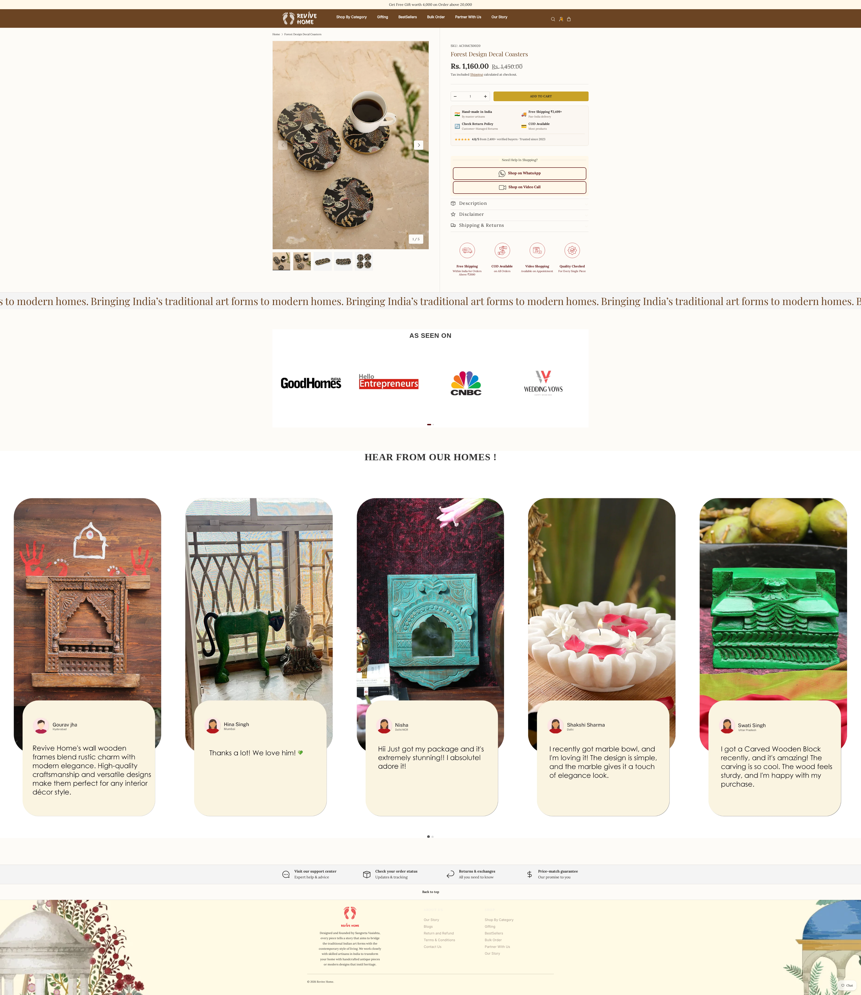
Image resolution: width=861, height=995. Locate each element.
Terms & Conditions (439, 940)
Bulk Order (493, 940)
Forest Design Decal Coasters (303, 34)
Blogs (428, 926)
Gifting (490, 926)
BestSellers (494, 933)
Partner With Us (497, 947)
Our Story (431, 920)
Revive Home (325, 981)
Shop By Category (499, 920)
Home (276, 34)
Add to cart (541, 96)
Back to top (430, 892)
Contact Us (432, 947)
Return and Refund (439, 933)
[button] (569, 19)
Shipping (476, 74)
